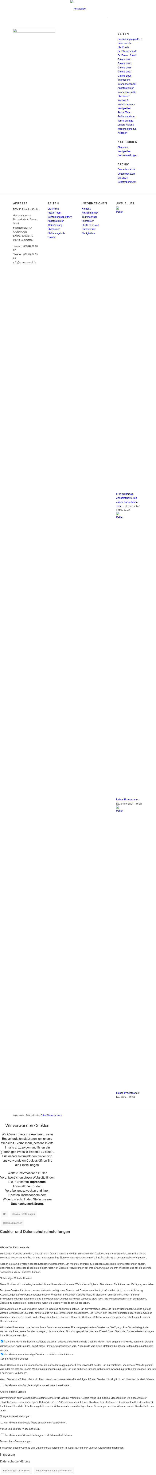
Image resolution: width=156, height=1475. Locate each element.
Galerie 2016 (124, 67)
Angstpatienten (56, 220)
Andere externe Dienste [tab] (13, 1391)
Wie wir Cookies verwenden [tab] (15, 1247)
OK (4, 1213)
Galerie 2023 (124, 71)
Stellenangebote (126, 116)
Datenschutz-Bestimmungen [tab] (15, 1441)
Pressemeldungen (127, 155)
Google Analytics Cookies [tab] (14, 1358)
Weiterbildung (55, 225)
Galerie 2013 (124, 63)
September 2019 (127, 181)
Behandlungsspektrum (130, 39)
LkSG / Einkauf (90, 225)
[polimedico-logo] (78, 8)
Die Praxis (123, 47)
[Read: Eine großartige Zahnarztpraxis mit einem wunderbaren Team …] (119, 211)
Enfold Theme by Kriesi (51, 1115)
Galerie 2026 (124, 75)
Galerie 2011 (124, 59)
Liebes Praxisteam (126, 799)
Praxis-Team (124, 112)
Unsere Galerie (126, 124)
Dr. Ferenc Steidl (127, 55)
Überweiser (54, 229)
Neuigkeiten (124, 108)
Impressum (124, 79)
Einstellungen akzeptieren (16, 1470)
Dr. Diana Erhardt (127, 51)
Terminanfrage (125, 120)
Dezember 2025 (126, 169)
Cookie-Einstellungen (23, 1213)
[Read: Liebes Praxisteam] (119, 517)
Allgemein (123, 147)
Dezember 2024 (126, 173)
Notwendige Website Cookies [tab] (16, 1278)
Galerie (51, 237)
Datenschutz (124, 43)
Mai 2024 (123, 177)
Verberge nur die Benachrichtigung (54, 1470)
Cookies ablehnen (12, 1222)
